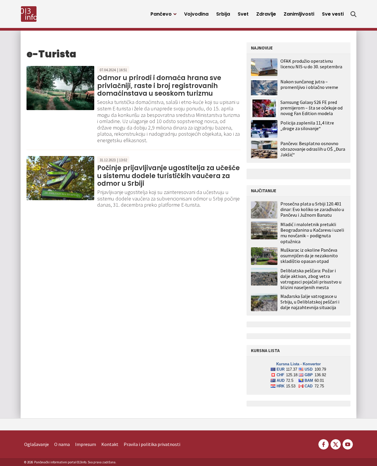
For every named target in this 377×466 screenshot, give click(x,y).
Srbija (223, 14)
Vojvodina (196, 14)
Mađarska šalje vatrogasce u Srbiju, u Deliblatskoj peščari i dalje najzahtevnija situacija (309, 301)
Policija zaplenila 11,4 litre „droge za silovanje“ (307, 125)
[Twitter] (336, 444)
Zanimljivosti (299, 14)
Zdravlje (266, 14)
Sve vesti (333, 14)
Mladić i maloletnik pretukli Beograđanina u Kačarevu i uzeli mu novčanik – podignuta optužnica (312, 233)
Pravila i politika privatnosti (152, 444)
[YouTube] (347, 444)
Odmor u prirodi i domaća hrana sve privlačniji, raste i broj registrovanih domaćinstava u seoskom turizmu (159, 85)
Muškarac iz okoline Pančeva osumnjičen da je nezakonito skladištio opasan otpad (309, 255)
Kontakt (109, 444)
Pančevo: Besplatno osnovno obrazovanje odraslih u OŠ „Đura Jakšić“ (312, 148)
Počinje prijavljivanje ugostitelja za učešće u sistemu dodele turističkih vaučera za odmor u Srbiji (168, 175)
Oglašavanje (36, 444)
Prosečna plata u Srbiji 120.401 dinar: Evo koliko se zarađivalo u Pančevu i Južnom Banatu (312, 209)
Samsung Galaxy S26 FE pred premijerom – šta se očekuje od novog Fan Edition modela (311, 107)
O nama (62, 444)
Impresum (85, 444)
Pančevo (161, 14)
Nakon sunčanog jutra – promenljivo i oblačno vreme (309, 84)
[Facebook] (324, 444)
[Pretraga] (353, 14)
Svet (243, 14)
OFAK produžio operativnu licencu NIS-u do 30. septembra (311, 63)
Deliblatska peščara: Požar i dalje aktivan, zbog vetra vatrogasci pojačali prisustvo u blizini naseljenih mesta (310, 279)
